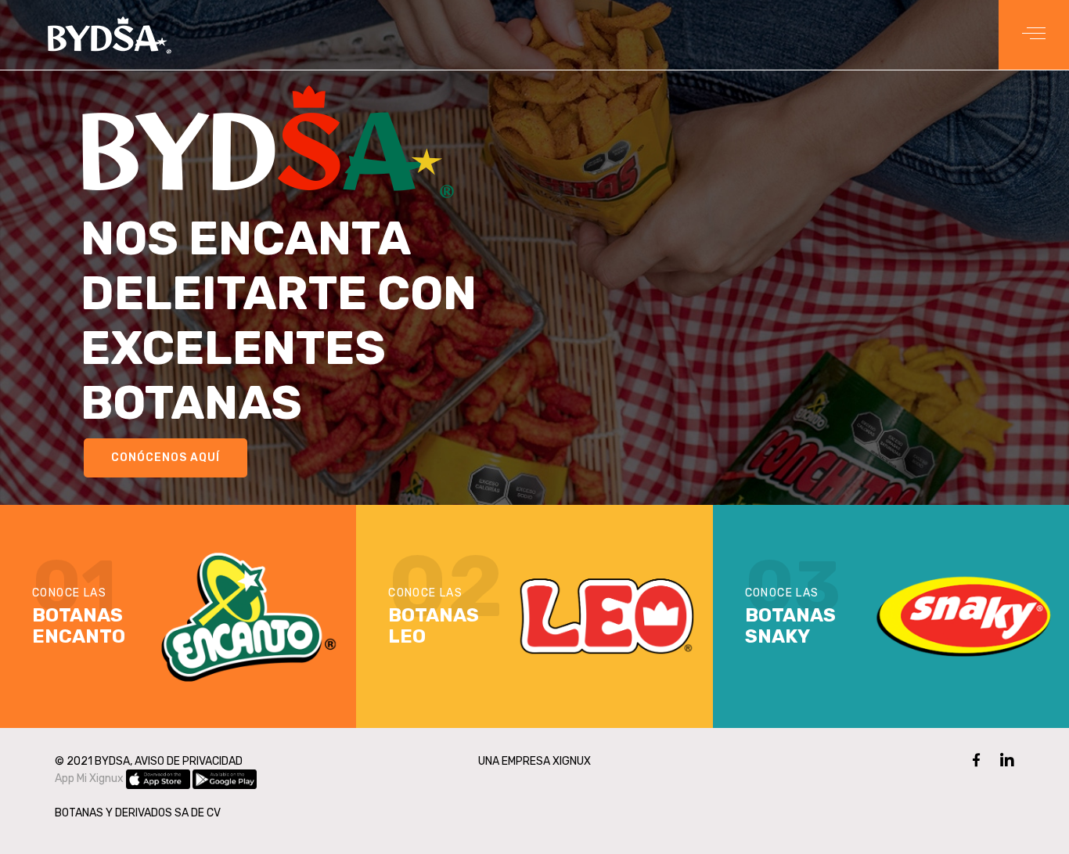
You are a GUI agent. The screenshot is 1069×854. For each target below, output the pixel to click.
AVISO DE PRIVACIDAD (189, 761)
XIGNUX (571, 761)
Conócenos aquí (165, 457)
